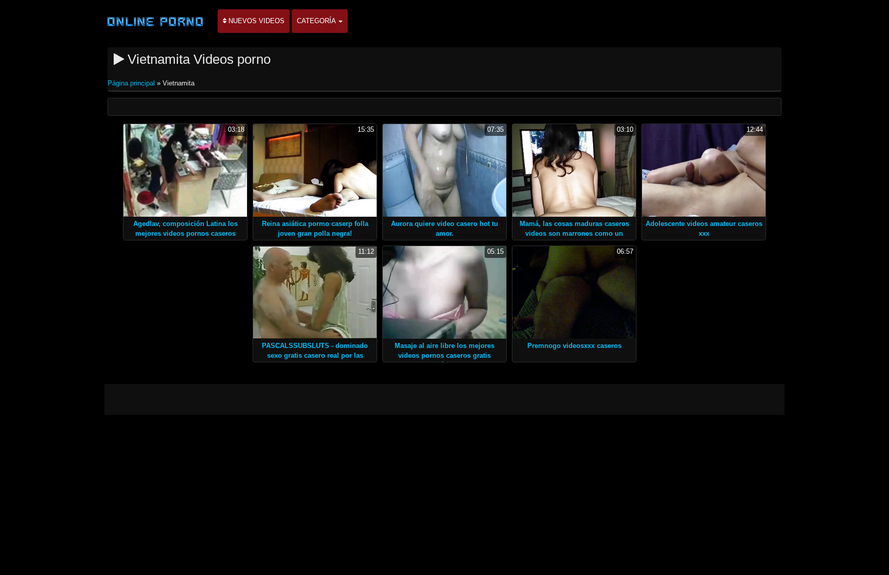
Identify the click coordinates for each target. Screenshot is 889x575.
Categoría (317, 21)
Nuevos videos (255, 21)
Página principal (132, 83)
